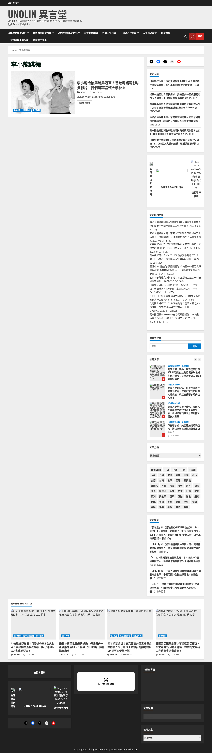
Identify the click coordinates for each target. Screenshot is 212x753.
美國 (161, 501)
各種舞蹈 (26, 110)
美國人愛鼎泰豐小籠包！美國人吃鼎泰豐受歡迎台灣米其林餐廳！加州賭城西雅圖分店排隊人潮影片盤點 (157, 410)
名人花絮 (113, 636)
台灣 (161, 480)
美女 (169, 501)
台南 (153, 480)
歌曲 (196, 491)
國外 (178, 480)
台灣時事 (162, 636)
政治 (153, 491)
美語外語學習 (125, 636)
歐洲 (153, 496)
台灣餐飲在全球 (174, 366)
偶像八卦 (17, 110)
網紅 (196, 496)
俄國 (169, 475)
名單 (169, 480)
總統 (153, 501)
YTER (166, 469)
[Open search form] (185, 36)
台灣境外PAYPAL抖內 (172, 187)
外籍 (164, 485)
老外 (186, 501)
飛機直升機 (137, 636)
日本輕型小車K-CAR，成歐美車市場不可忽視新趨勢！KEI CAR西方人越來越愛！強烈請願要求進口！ (175, 141)
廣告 (180, 485)
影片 (188, 485)
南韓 (186, 475)
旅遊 (180, 491)
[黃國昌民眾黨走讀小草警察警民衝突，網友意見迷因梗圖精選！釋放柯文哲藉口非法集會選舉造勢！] (178, 624)
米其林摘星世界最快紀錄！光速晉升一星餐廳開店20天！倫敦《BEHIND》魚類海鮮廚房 (175, 96)
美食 (178, 501)
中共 (175, 469)
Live (200, 36)
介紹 (161, 475)
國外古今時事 (129, 32)
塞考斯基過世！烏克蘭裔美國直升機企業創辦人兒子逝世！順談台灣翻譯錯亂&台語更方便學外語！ (175, 105)
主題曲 (192, 469)
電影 (178, 507)
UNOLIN (82, 92)
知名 (188, 496)
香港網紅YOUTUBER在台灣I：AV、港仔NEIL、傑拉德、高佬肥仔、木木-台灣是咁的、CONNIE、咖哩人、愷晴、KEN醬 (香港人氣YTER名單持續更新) (175, 533)
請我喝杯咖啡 (61, 707)
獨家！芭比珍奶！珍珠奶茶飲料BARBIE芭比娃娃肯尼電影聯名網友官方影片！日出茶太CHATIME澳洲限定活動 (157, 373)
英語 (153, 507)
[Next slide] (199, 359)
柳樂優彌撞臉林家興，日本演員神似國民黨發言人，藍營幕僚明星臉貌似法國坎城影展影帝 (175, 547)
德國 (196, 485)
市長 (172, 485)
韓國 (186, 507)
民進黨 (162, 496)
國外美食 (65, 636)
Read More (85, 103)
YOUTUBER (156, 469)
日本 (188, 491)
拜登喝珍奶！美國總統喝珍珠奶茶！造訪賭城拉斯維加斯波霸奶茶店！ (157, 429)
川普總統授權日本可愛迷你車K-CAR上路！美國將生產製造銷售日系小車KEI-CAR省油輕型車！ (174, 83)
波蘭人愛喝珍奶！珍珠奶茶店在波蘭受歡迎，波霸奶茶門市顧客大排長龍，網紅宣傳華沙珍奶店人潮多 (157, 391)
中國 (183, 469)
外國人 (154, 485)
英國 (194, 501)
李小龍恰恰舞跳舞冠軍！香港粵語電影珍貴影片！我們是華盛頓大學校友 (43, 92)
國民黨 (187, 480)
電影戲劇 (36, 110)
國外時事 (185, 422)
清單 (172, 496)
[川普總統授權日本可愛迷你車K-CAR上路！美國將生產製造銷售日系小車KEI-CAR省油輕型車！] (33, 624)
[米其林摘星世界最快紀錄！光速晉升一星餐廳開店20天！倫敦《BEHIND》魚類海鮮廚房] (82, 624)
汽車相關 (39, 636)
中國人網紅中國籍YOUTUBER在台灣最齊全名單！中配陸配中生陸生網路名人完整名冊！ (175, 574)
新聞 (172, 491)
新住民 (162, 491)
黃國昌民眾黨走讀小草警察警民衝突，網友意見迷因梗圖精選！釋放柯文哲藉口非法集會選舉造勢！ (175, 119)
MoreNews (116, 749)
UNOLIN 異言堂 (37, 14)
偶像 (178, 475)
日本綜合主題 (28, 636)
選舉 (161, 507)
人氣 (153, 475)
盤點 (180, 496)
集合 (169, 507)
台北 (194, 475)
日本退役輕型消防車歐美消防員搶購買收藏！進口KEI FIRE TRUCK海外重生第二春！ (175, 132)
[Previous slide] (195, 359)
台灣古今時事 (109, 32)
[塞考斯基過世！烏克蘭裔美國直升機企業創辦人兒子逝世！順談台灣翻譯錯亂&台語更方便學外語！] (130, 624)
